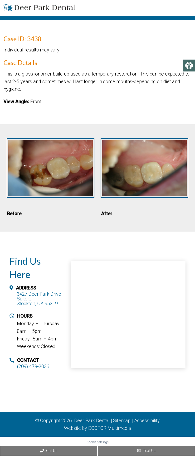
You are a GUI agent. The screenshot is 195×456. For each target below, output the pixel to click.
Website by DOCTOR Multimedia (97, 428)
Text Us (149, 450)
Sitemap (122, 420)
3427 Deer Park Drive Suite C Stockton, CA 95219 (39, 299)
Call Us (51, 450)
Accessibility (147, 420)
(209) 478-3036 (33, 366)
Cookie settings (97, 442)
